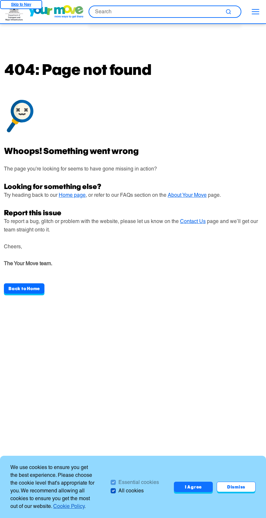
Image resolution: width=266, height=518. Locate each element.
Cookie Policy (68, 506)
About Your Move (187, 195)
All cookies (131, 490)
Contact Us (193, 221)
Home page (72, 195)
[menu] (255, 11)
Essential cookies (138, 482)
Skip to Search (21, 4)
